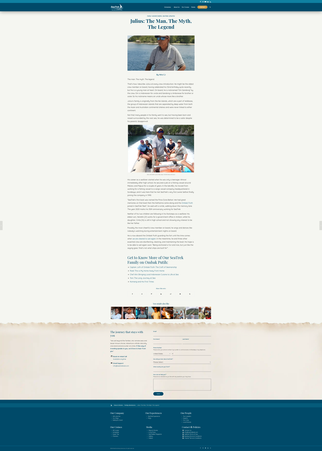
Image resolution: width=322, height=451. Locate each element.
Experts (185, 418)
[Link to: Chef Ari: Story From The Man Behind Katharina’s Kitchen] (205, 313)
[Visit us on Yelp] (189, 294)
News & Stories (118, 405)
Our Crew (186, 420)
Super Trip (116, 434)
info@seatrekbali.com (191, 432)
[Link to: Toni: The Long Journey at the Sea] (192, 313)
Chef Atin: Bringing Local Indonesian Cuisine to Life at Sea (154, 274)
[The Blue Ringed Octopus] (320, 225)
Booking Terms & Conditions (193, 436)
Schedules (116, 432)
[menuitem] (168, 7)
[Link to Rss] (210, 1)
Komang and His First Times (142, 281)
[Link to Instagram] (203, 1)
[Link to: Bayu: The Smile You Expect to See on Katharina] (142, 313)
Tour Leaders (187, 416)
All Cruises (116, 430)
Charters (115, 436)
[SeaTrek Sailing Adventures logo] (117, 7)
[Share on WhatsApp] (142, 294)
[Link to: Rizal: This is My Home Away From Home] (117, 313)
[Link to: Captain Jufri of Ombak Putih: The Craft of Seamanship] (154, 313)
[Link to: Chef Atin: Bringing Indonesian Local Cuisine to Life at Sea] (167, 313)
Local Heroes (187, 422)
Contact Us (187, 430)
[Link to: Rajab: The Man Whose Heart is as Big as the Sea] (180, 313)
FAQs (149, 418)
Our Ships (116, 418)
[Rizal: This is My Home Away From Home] (1, 225)
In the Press (152, 432)
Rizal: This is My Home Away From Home (147, 271)
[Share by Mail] (180, 294)
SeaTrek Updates (169, 16)
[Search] (210, 7)
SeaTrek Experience (154, 416)
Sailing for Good (118, 420)
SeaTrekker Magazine (155, 434)
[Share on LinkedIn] (161, 294)
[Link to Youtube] (205, 1)
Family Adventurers (154, 16)
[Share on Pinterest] (151, 294)
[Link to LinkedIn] (208, 1)
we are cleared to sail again (144, 239)
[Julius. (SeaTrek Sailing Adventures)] (161, 53)
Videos (151, 438)
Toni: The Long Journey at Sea (142, 278)
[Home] (111, 405)
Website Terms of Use (191, 434)
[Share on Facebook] (132, 294)
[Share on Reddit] (170, 294)
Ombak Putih (187, 203)
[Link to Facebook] (200, 1)
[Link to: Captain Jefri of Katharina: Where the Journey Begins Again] (129, 313)
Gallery (151, 436)
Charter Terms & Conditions (192, 438)
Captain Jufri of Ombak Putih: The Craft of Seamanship (153, 267)
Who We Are (116, 416)
